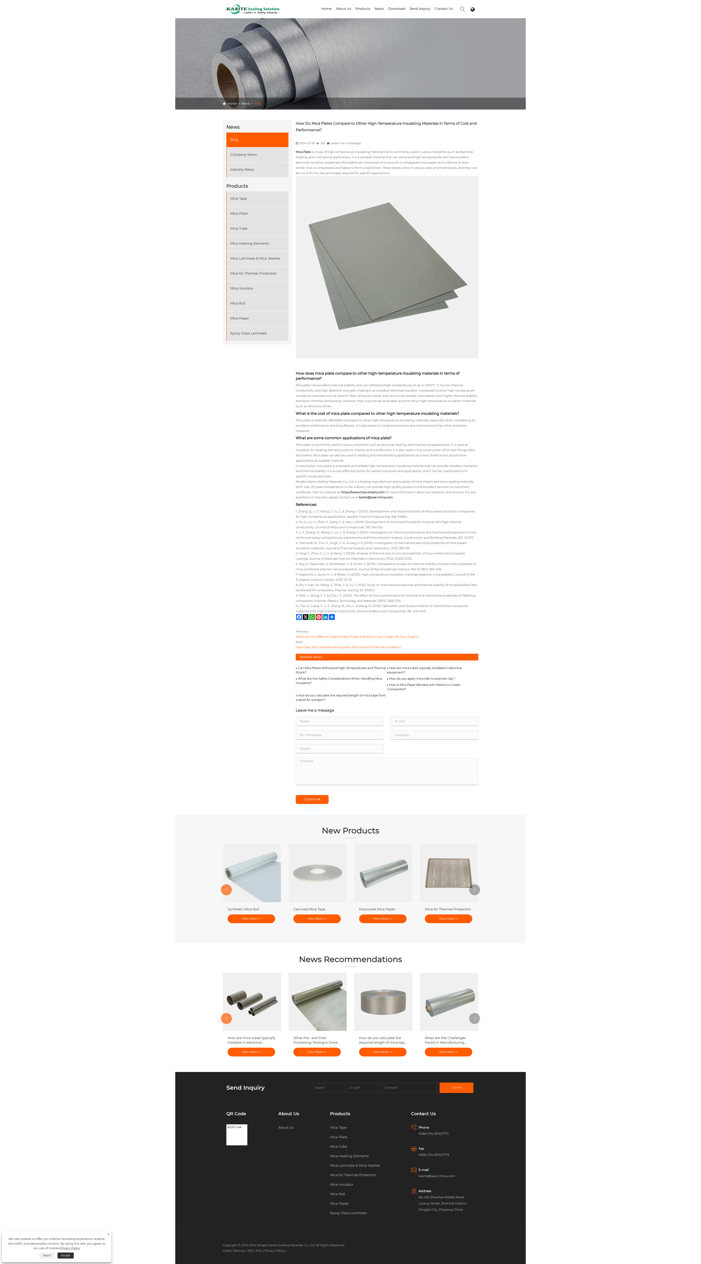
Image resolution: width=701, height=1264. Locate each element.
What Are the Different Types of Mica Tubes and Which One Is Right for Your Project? (357, 637)
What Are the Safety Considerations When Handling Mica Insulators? (339, 681)
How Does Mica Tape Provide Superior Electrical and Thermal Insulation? (348, 647)
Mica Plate (239, 214)
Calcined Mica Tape (441, 909)
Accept (65, 1255)
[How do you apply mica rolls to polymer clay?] (318, 1002)
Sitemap (239, 1250)
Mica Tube (238, 229)
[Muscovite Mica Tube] (252, 873)
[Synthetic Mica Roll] (383, 873)
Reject (47, 1255)
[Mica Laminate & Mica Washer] (318, 873)
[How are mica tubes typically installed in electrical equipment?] (383, 1002)
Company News (243, 155)
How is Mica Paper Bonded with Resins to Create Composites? (423, 687)
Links (226, 1250)
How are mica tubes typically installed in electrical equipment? (424, 670)
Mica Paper (239, 318)
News (379, 9)
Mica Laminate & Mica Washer (255, 258)
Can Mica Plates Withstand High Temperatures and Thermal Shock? (341, 670)
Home (326, 9)
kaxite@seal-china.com (437, 1176)
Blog (257, 103)
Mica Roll (237, 303)
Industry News (242, 170)
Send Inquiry (420, 9)
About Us (343, 9)
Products (362, 9)
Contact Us (444, 9)
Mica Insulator (242, 288)
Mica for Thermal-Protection (253, 273)
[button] (226, 889)
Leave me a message (345, 143)
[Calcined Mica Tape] (449, 873)
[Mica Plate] (387, 178)
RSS (250, 1250)
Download (396, 9)
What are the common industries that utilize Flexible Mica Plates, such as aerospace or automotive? (252, 1040)
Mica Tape (238, 199)
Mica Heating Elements (249, 244)
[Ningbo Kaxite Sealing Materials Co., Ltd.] (253, 5)
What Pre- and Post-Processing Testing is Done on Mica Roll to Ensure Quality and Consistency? (447, 1040)
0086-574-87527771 (434, 1133)
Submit (312, 799)
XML (259, 1250)
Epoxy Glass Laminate (248, 333)
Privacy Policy (274, 1250)
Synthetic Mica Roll (374, 909)
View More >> (251, 918)
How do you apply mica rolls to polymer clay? (422, 678)
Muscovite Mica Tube (245, 909)
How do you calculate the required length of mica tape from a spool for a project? (341, 698)
